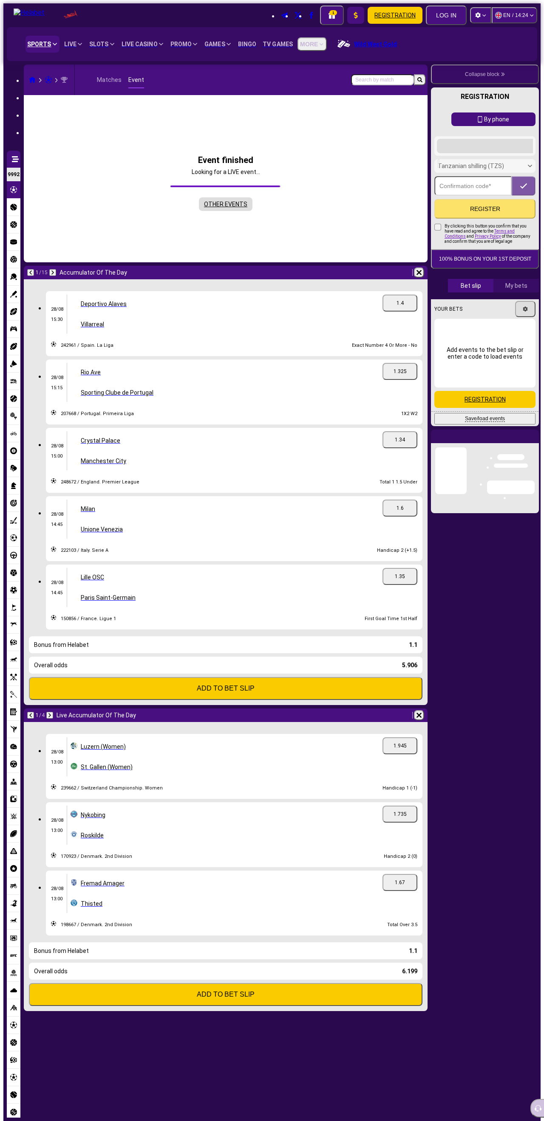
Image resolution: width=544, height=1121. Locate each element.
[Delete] (419, 272)
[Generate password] (500, 227)
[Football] (48, 79)
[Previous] (30, 272)
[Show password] (524, 227)
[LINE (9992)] (32, 79)
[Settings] (480, 15)
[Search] (420, 79)
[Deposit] (355, 15)
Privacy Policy (488, 277)
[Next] (52, 272)
